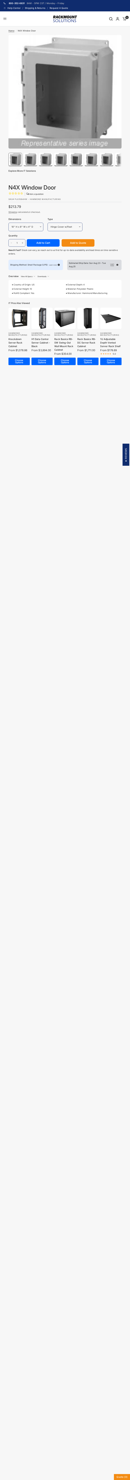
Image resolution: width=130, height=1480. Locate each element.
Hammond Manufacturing (17, 334)
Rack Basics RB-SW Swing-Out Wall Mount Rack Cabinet (63, 344)
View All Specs (26, 276)
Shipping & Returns (35, 8)
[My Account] (117, 18)
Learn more (53, 265)
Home (11, 30)
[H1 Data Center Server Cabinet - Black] (42, 318)
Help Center (14, 8)
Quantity (12, 235)
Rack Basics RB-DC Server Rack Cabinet (86, 343)
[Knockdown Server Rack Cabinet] (19, 318)
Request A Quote (59, 8)
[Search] (110, 18)
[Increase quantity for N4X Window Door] (22, 242)
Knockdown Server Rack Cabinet (15, 343)
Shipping (12, 212)
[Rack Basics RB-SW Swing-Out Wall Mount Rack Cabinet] (65, 318)
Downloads (42, 276)
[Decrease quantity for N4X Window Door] (11, 242)
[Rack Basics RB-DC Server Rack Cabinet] (88, 318)
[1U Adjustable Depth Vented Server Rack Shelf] (111, 318)
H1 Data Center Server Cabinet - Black (40, 343)
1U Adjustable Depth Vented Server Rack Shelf (110, 343)
